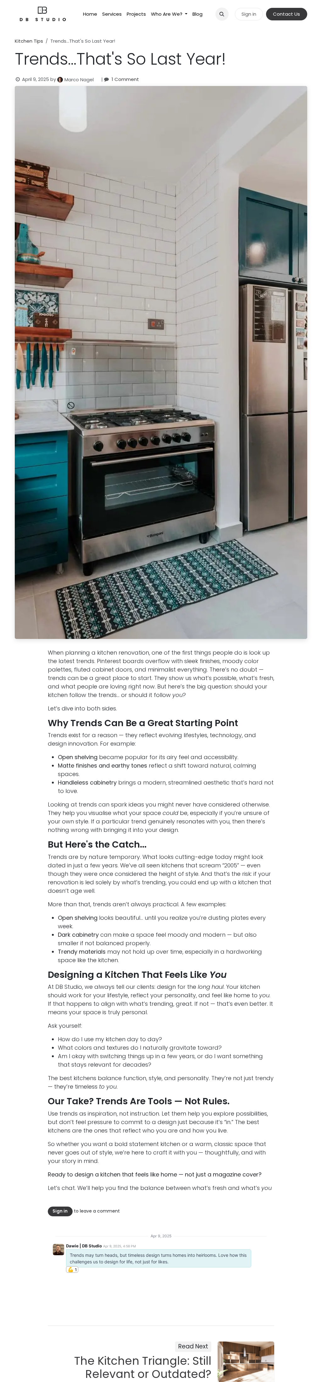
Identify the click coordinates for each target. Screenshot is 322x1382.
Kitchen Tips (29, 41)
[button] (222, 14)
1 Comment (125, 79)
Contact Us (286, 14)
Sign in (249, 14)
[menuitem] (90, 14)
